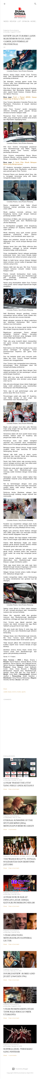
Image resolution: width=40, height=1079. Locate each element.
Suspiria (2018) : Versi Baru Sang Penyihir (18, 1050)
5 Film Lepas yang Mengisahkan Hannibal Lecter (17, 938)
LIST (19, 21)
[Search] (35, 3)
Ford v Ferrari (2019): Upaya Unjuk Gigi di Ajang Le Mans (20, 98)
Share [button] (5, 689)
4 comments (12, 1055)
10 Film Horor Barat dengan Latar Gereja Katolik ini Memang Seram (19, 900)
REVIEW (13, 21)
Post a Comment (14, 789)
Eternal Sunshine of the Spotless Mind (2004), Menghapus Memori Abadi (18, 823)
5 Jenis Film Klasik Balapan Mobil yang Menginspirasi (20, 163)
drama (14, 692)
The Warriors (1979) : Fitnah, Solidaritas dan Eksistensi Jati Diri (19, 861)
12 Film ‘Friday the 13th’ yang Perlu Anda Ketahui (18, 784)
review (19, 692)
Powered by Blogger (21, 1069)
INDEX (6, 21)
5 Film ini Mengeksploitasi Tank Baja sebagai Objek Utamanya (18, 1011)
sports (23, 692)
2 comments (12, 829)
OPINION (25, 21)
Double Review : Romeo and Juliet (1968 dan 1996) (19, 975)
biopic (10, 692)
